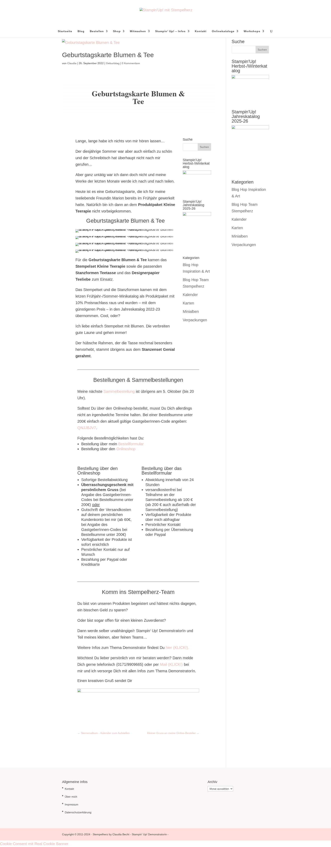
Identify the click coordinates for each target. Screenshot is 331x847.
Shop (117, 31)
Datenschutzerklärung (78, 812)
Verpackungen (195, 320)
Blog (81, 31)
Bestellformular (131, 444)
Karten (188, 303)
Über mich (71, 796)
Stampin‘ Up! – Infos (170, 31)
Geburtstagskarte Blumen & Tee (108, 54)
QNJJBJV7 (86, 428)
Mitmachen (138, 31)
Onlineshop (125, 449)
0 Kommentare (131, 63)
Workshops (252, 31)
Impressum (71, 804)
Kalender (190, 295)
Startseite (65, 31)
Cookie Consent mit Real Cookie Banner (34, 844)
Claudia (71, 63)
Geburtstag (113, 63)
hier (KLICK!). (177, 647)
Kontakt (200, 31)
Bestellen (97, 31)
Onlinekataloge (223, 31)
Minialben (191, 311)
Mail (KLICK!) (171, 664)
